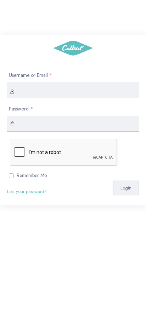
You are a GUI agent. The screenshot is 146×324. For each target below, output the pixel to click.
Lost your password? (27, 191)
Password (21, 108)
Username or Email (30, 75)
